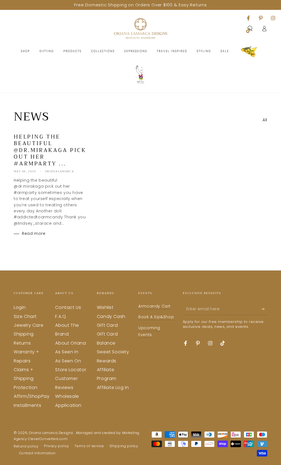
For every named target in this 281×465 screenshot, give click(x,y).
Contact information (37, 453)
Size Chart (25, 316)
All (265, 120)
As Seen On (68, 361)
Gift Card (107, 325)
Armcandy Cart (154, 306)
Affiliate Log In (113, 387)
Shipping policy (123, 446)
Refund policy (26, 446)
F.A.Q (60, 316)
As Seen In (66, 352)
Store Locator (70, 370)
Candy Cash (111, 316)
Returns (22, 343)
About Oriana (70, 343)
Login (20, 307)
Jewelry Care (28, 325)
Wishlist (105, 307)
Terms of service (89, 446)
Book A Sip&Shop (156, 317)
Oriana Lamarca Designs (51, 432)
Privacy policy (56, 446)
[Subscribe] (264, 309)
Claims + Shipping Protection (26, 379)
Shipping (24, 334)
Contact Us (68, 307)
